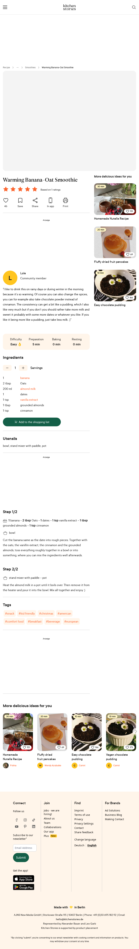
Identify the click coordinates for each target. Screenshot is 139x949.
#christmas (46, 613)
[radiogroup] (21, 189)
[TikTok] (33, 820)
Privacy (78, 819)
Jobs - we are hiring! (51, 812)
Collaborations (52, 827)
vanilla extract (29, 400)
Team (47, 822)
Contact (79, 828)
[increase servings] (23, 368)
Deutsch (79, 845)
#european (71, 621)
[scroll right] (135, 731)
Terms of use (82, 815)
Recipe (6, 67)
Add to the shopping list (34, 422)
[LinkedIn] (33, 826)
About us (49, 818)
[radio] (6, 189)
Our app (49, 831)
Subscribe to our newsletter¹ (23, 836)
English (91, 845)
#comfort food (14, 621)
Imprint (79, 810)
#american (64, 613)
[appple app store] (25, 879)
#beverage (53, 621)
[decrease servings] (7, 368)
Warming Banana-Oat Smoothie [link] (57, 67)
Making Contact (114, 819)
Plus (50, 836)
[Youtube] (16, 826)
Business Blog (113, 815)
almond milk (28, 389)
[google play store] (25, 888)
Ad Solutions (112, 810)
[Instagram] (25, 820)
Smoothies (30, 67)
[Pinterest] (25, 826)
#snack (9, 613)
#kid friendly (27, 613)
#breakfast (35, 621)
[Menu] (5, 7)
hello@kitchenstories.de (69, 919)
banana (25, 378)
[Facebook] (16, 820)
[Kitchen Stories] (69, 7)
